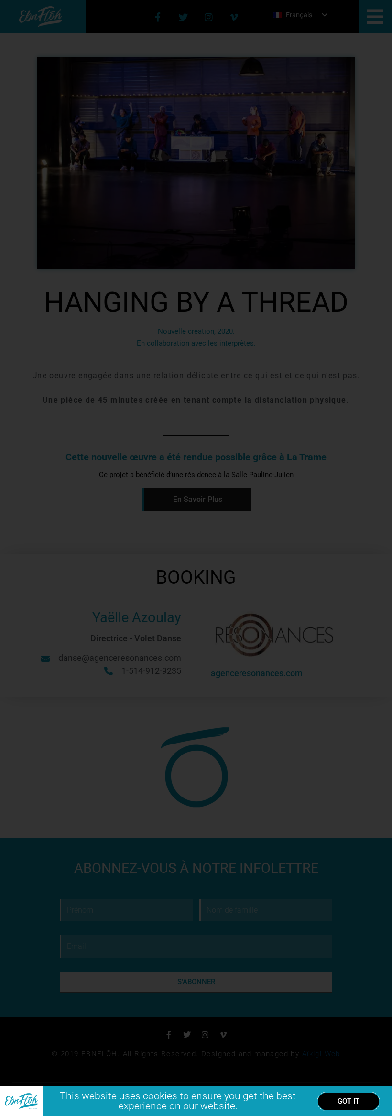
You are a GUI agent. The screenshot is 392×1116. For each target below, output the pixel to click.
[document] (196, 558)
